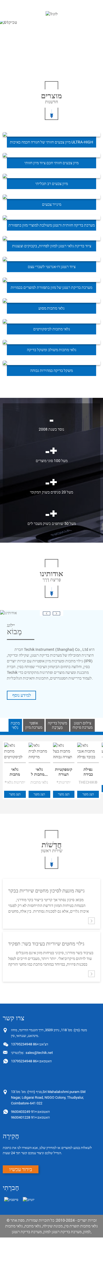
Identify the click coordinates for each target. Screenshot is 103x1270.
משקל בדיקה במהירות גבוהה (51, 370)
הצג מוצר (15, 794)
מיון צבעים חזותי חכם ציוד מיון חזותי (51, 163)
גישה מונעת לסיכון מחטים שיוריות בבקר (46, 890)
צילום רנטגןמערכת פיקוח (83, 725)
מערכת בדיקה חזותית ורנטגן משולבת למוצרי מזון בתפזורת (52, 225)
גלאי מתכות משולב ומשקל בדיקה (51, 350)
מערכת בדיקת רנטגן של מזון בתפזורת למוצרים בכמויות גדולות (51, 289)
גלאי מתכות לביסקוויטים (51, 329)
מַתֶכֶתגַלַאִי (15, 725)
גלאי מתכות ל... (39, 772)
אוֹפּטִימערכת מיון (33, 725)
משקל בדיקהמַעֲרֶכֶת (57, 725)
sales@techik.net (32, 1053)
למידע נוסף (21, 695)
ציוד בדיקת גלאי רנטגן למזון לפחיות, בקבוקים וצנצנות (51, 246)
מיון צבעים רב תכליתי (51, 183)
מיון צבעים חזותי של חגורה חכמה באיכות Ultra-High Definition (51, 144)
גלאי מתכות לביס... (15, 772)
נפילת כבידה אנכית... (88, 772)
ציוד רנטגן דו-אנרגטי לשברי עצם (52, 266)
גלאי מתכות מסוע (51, 308)
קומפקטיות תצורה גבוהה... (63, 772)
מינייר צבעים (51, 204)
